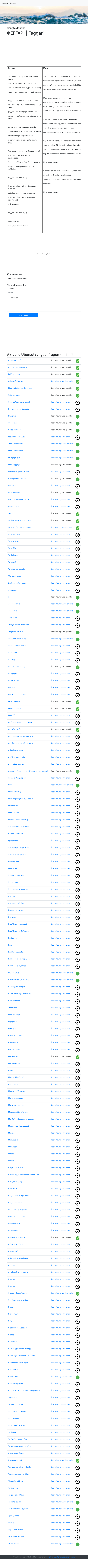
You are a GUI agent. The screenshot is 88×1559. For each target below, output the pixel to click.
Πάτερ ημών (13, 1314)
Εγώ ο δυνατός (14, 792)
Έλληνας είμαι (14, 395)
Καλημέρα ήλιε (14, 458)
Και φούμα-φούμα (15, 451)
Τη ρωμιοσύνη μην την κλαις (20, 1446)
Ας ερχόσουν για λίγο (17, 666)
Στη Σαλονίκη (13, 1418)
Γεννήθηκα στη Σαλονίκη (18, 931)
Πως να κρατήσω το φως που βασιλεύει (24, 1390)
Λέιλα (10, 1070)
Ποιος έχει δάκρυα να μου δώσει (21, 1356)
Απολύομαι (12, 652)
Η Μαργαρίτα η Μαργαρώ (18, 980)
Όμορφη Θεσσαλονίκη (17, 1293)
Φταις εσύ (12, 896)
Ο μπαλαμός (13, 1230)
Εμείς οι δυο (13, 840)
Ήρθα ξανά (12, 1007)
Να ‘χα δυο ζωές (15, 1182)
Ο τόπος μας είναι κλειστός (19, 499)
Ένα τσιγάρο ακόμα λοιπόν (19, 847)
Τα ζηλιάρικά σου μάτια (17, 1439)
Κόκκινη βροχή (14, 465)
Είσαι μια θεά (13, 813)
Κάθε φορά (12, 1028)
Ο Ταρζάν (12, 485)
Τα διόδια (12, 1432)
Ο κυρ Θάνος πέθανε (17, 1216)
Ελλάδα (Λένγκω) (15, 833)
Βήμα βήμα (12, 715)
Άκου (10, 597)
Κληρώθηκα (13, 1042)
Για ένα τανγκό (14, 938)
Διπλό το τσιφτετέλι (16, 757)
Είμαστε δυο (13, 806)
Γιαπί (10, 945)
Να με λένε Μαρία (15, 1168)
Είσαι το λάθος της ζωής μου (20, 388)
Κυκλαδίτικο (13, 1056)
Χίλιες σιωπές (14, 1544)
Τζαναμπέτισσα (14, 576)
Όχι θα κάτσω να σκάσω (18, 1300)
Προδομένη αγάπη (15, 1383)
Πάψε (10, 1307)
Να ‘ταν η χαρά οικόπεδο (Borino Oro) (23, 1175)
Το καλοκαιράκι (14, 1502)
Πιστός (11, 1335)
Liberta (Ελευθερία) (16, 1077)
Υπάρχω (11, 1523)
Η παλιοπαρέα (14, 1001)
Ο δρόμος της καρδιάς (17, 1209)
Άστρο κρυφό (13, 680)
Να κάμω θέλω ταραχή (17, 478)
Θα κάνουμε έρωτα (16, 1453)
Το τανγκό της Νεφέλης (18, 1509)
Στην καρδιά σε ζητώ (16, 1425)
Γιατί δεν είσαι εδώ (16, 952)
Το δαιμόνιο (13, 1488)
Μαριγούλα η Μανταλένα (18, 471)
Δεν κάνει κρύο (14, 729)
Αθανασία (12, 687)
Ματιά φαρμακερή (15, 1098)
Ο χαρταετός (13, 1251)
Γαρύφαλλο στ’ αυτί (16, 910)
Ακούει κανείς (14, 604)
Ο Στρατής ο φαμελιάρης (18, 1258)
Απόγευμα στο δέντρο (17, 646)
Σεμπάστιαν (13, 1397)
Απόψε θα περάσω (16, 360)
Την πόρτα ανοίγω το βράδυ (19, 1467)
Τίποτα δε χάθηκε (15, 1481)
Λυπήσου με (13, 1084)
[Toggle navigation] (83, 3)
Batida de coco (14, 708)
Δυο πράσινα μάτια (16, 764)
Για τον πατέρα (14, 430)
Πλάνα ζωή (12, 1342)
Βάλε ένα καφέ (14, 701)
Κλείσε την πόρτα (15, 1035)
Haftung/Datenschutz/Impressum (61, 1557)
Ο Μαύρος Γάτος (15, 1223)
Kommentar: (13, 298)
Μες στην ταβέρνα (16, 1105)
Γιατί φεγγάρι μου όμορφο (19, 959)
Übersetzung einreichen (60, 402)
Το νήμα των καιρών (16, 569)
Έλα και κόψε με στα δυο (18, 826)
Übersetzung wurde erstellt (62, 381)
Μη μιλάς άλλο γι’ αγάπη (18, 1112)
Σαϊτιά (10, 513)
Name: (11, 288)
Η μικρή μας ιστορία (16, 987)
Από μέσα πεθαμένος (17, 639)
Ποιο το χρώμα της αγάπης (19, 1349)
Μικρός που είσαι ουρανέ (18, 1126)
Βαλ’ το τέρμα (14, 374)
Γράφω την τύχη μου (16, 437)
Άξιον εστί (12, 618)
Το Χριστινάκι (13, 541)
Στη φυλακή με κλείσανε (18, 1411)
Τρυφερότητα (13, 1516)
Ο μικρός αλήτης (15, 492)
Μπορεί (11, 1154)
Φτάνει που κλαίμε (16, 903)
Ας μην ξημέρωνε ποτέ (17, 367)
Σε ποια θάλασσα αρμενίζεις (20, 527)
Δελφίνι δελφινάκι (15, 381)
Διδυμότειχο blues (15, 750)
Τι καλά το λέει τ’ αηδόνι (18, 1474)
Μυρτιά (11, 1161)
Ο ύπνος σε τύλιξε (15, 1244)
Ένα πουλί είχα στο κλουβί (19, 402)
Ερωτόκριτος (13, 868)
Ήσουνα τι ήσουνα (15, 444)
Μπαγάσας (12, 1147)
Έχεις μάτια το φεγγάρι (18, 889)
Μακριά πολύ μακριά (16, 1091)
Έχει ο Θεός (13, 423)
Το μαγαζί (12, 562)
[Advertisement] (44, 52)
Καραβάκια (12, 1021)
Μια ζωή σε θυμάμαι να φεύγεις (21, 1119)
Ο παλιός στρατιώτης (17, 1237)
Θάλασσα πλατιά (15, 1460)
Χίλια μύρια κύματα (16, 1537)
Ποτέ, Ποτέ (13, 1369)
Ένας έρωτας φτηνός (17, 854)
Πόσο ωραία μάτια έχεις (18, 1363)
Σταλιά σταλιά (14, 534)
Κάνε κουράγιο (14, 1014)
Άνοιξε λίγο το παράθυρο (18, 625)
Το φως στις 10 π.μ (16, 1495)
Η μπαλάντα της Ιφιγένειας (19, 994)
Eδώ (10, 785)
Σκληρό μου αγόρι (15, 1404)
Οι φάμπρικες (13, 506)
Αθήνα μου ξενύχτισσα (17, 694)
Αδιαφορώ (12, 590)
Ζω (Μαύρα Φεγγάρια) (17, 583)
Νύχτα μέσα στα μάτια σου (19, 1195)
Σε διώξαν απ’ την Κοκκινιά (19, 520)
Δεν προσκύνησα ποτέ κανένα (20, 736)
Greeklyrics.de (9, 3)
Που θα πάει (13, 1376)
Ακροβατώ (12, 611)
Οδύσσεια (12, 1265)
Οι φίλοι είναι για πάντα (18, 1272)
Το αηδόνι (12, 548)
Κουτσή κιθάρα (14, 1049)
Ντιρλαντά (12, 1188)
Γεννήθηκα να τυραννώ (17, 924)
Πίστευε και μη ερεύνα (17, 1328)
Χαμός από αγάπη (15, 1530)
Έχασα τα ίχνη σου (16, 875)
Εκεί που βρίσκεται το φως (19, 820)
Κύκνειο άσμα (14, 1063)
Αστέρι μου (12, 673)
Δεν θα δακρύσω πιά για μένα (20, 743)
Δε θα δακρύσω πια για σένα (20, 722)
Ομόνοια (11, 1279)
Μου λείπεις (13, 1140)
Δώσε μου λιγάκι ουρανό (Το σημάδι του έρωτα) (28, 771)
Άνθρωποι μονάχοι (16, 632)
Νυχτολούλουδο (15, 1202)
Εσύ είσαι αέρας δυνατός (18, 409)
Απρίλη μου (12, 659)
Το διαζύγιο (13, 555)
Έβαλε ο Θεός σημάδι (17, 778)
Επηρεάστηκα (13, 861)
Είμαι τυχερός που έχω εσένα (20, 799)
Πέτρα (10, 1321)
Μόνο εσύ (12, 1133)
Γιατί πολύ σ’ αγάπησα (17, 966)
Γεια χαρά (12, 917)
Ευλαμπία (12, 416)
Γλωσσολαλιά (13, 973)
